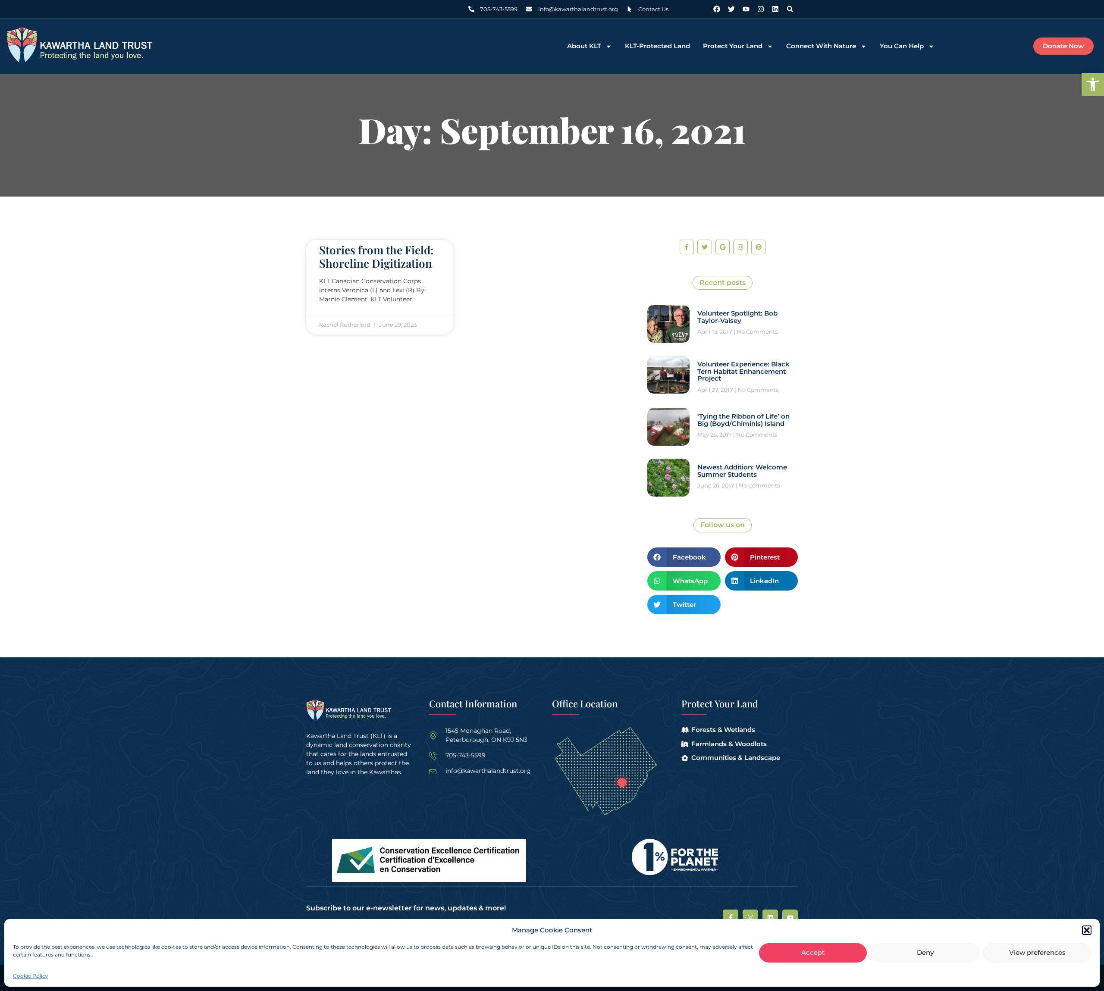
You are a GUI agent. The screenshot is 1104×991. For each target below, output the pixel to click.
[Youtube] (746, 9)
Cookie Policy (30, 975)
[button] (1093, 84)
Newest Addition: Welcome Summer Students (742, 470)
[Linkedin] (775, 9)
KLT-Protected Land (657, 46)
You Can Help (902, 46)
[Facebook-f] (687, 247)
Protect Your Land (732, 46)
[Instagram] (760, 9)
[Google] (722, 247)
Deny (925, 953)
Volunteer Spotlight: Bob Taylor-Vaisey (737, 317)
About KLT (584, 46)
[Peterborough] (622, 782)
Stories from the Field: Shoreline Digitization (376, 256)
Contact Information (473, 703)
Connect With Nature (821, 46)
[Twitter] (731, 9)
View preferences (1037, 953)
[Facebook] (716, 9)
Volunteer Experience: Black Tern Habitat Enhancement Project (743, 371)
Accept (813, 953)
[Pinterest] (758, 247)
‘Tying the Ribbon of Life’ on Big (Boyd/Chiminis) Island (743, 420)
